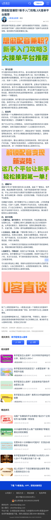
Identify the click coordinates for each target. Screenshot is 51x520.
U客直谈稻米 (18, 375)
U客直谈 (24, 307)
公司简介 (9, 493)
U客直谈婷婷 (18, 362)
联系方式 (20, 493)
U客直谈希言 (18, 402)
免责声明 (42, 493)
